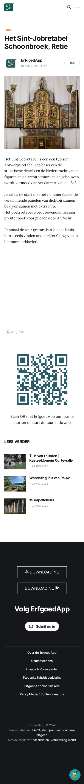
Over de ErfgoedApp (42, 652)
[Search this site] (69, 7)
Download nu (44, 572)
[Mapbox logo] (15, 331)
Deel (72, 63)
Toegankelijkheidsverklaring (42, 677)
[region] (42, 292)
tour (8, 29)
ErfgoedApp (31, 60)
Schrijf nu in (45, 626)
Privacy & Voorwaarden (42, 669)
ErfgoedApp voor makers (42, 686)
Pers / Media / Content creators (42, 694)
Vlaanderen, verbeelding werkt (54, 740)
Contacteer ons (42, 661)
